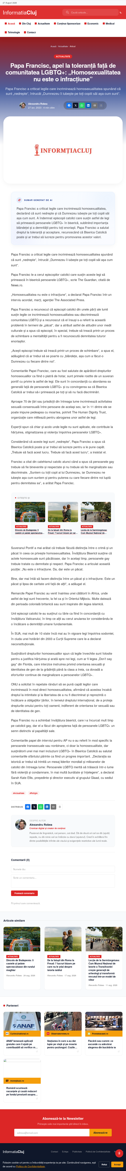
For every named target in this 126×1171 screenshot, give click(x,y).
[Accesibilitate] (119, 1153)
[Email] (94, 105)
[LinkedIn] (88, 105)
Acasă (11, 23)
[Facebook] (69, 105)
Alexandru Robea (37, 103)
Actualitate (44, 23)
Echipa (65, 1151)
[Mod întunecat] (121, 12)
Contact (31, 32)
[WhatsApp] (82, 105)
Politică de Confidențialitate (98, 1151)
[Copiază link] (101, 105)
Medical (110, 23)
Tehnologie (14, 32)
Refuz (104, 1164)
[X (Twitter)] (75, 105)
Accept (117, 1164)
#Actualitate (18, 793)
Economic (93, 23)
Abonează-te (100, 1132)
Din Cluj (26, 23)
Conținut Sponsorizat (68, 23)
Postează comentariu (24, 893)
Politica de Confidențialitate (30, 1166)
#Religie (33, 793)
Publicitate (77, 1151)
